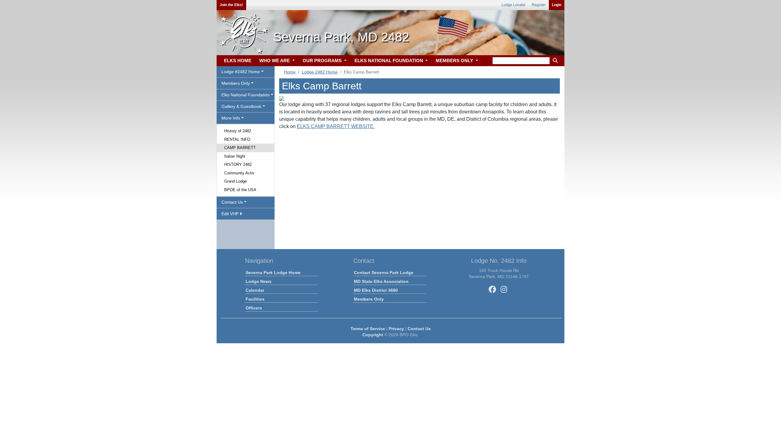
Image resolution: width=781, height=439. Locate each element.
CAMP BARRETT (240, 147)
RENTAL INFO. (237, 139)
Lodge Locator (514, 5)
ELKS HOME (237, 60)
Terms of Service (368, 328)
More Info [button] (230, 118)
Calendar (255, 290)
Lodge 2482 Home (320, 72)
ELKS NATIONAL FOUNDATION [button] (389, 60)
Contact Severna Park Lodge (383, 272)
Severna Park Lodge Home (273, 272)
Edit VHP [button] (230, 213)
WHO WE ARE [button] (275, 60)
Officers (254, 307)
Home (290, 72)
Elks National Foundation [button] (245, 94)
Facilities (255, 299)
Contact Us (419, 328)
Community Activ (239, 173)
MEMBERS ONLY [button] (455, 60)
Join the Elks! (231, 5)
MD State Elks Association (381, 281)
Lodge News (259, 281)
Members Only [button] (235, 83)
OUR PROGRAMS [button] (323, 60)
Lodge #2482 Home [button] (240, 71)
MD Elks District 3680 (376, 290)
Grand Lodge (235, 181)
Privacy (396, 328)
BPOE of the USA (240, 189)
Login (556, 5)
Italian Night (234, 156)
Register (539, 5)
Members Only (369, 299)
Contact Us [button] (232, 202)
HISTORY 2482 (238, 164)
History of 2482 (237, 131)
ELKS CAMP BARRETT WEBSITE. (336, 126)
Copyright (372, 334)
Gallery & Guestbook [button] (241, 106)
